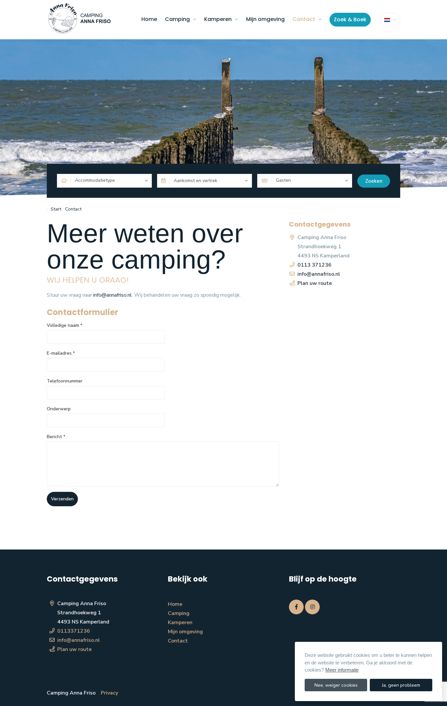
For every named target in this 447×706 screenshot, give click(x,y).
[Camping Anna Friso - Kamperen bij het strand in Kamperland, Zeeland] (79, 19)
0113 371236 (314, 265)
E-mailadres (61, 353)
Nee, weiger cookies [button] (336, 685)
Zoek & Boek (350, 19)
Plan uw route (314, 283)
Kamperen (218, 19)
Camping (177, 19)
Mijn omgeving (265, 19)
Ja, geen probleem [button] (401, 685)
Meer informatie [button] (342, 670)
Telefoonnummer (64, 381)
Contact (304, 19)
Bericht (56, 437)
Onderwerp (59, 409)
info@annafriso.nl (112, 295)
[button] (194, 20)
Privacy (109, 693)
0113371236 (73, 631)
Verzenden (62, 498)
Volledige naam (64, 325)
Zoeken (374, 181)
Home (149, 19)
